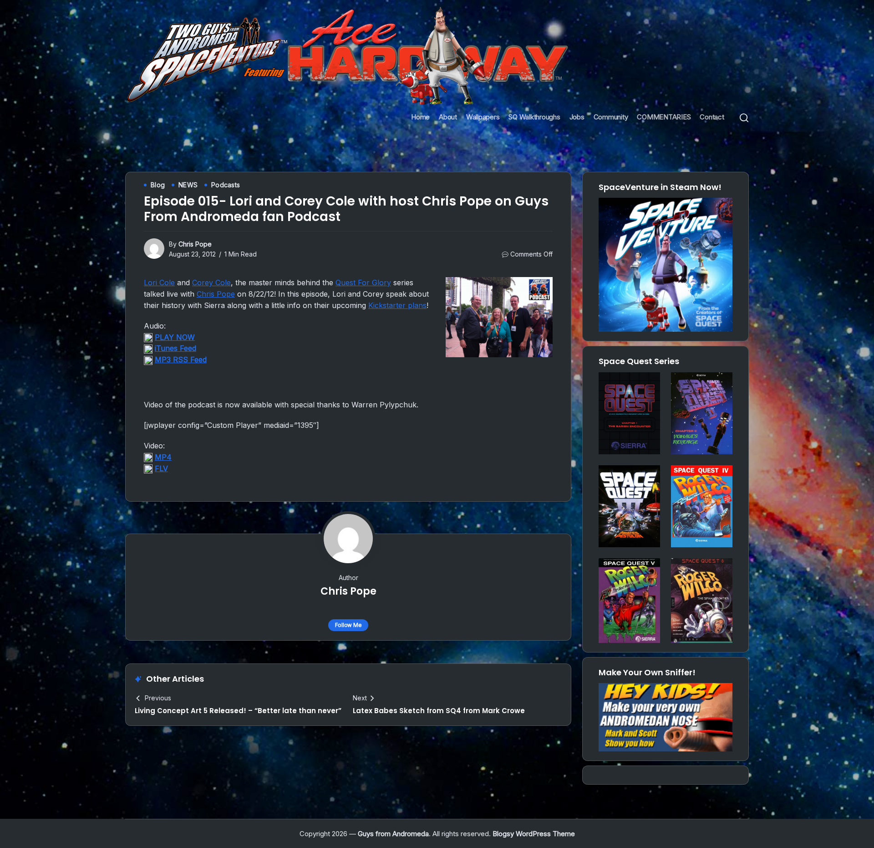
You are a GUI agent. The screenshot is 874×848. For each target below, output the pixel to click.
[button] (744, 117)
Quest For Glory (363, 282)
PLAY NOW (175, 337)
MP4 (163, 457)
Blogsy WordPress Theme (534, 833)
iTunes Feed (175, 348)
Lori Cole (159, 282)
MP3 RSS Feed (181, 359)
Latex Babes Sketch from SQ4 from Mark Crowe (439, 710)
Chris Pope (195, 244)
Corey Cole (211, 282)
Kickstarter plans (397, 305)
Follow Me (348, 625)
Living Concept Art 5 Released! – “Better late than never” (238, 710)
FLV (161, 468)
